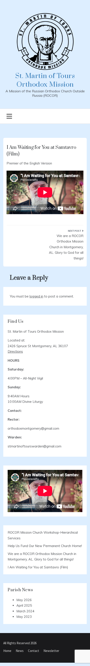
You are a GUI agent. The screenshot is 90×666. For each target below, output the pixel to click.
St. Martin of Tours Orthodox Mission (45, 80)
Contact (33, 651)
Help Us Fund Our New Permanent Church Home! (45, 546)
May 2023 (24, 617)
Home (7, 651)
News (20, 651)
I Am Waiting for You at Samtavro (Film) (38, 567)
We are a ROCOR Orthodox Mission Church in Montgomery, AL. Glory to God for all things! (66, 247)
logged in (36, 296)
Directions (15, 351)
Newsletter (51, 651)
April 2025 (24, 605)
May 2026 (24, 600)
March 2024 (25, 611)
